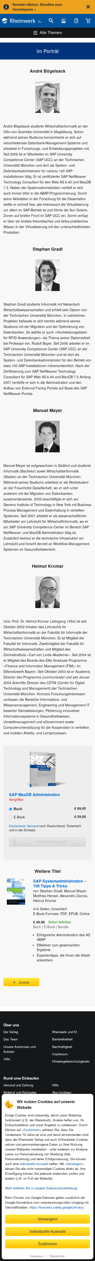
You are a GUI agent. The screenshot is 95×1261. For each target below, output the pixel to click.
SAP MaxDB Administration (34, 794)
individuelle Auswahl (34, 1164)
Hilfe (55, 1085)
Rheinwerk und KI (64, 1031)
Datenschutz (57, 1256)
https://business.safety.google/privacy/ (56, 1207)
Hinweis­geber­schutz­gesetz (71, 1061)
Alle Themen (51, 33)
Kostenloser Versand (23, 826)
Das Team (10, 1039)
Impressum (37, 1256)
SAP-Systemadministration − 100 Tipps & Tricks (59, 883)
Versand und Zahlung (18, 1085)
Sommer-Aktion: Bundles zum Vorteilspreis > (37, 7)
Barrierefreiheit (62, 1039)
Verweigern (74, 1164)
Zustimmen (31, 1130)
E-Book (19, 816)
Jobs (6, 1058)
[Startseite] (22, 21)
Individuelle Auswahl (48, 1231)
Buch (17, 808)
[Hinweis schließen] (88, 6)
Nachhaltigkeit (62, 1046)
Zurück (24, 982)
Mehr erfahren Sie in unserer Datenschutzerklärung (41, 1188)
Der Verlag (10, 1031)
